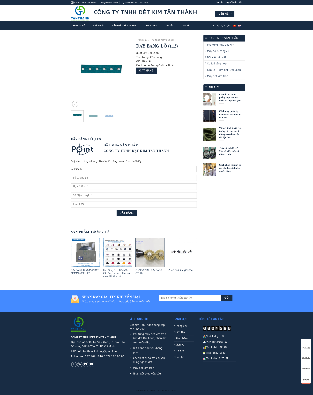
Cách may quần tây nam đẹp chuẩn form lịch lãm (229, 114)
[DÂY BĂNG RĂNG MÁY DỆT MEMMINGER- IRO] (85, 252)
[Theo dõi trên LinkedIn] (85, 364)
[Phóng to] (75, 104)
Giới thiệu (98, 25)
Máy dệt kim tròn (217, 76)
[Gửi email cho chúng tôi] (240, 2)
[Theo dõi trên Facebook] (74, 364)
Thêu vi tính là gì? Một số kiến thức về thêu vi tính (229, 151)
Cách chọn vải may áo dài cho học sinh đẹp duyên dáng (230, 168)
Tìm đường (306, 348)
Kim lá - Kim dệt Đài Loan (223, 69)
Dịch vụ (150, 25)
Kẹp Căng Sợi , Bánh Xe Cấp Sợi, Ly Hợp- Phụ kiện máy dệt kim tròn (117, 273)
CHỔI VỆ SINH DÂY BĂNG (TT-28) (148, 272)
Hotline (306, 379)
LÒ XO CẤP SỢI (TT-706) (180, 270)
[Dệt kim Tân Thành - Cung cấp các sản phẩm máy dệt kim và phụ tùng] (80, 13)
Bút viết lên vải (216, 57)
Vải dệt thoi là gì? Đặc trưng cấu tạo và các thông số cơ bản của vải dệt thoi (230, 132)
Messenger (306, 369)
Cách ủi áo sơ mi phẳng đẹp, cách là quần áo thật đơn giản (230, 97)
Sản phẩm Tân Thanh (124, 25)
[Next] (126, 72)
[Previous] (76, 72)
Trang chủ (79, 25)
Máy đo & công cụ (217, 51)
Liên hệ (185, 25)
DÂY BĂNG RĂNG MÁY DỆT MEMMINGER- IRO (85, 272)
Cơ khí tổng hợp (216, 63)
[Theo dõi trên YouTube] (91, 364)
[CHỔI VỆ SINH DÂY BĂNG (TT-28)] (150, 252)
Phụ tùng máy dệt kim (220, 44)
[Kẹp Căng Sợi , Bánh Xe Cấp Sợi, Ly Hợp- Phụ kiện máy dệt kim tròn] (117, 252)
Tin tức (169, 25)
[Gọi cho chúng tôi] (79, 364)
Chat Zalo (306, 358)
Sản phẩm (181, 338)
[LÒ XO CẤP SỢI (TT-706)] (182, 252)
